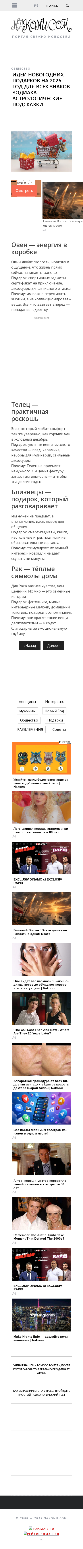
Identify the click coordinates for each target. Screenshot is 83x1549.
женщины (27, 701)
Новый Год (54, 710)
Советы (59, 729)
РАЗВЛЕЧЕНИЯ (30, 729)
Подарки (55, 720)
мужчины (27, 710)
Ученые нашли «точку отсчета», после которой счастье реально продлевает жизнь (41, 1369)
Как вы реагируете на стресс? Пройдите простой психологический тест (41, 1393)
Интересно (54, 701)
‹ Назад (29, 645)
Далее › (53, 645)
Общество (21, 68)
